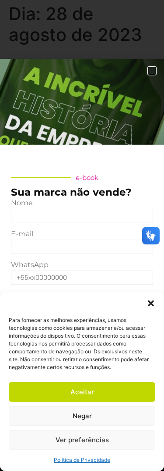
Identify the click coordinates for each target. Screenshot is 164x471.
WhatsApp (30, 265)
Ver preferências (82, 440)
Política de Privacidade (82, 460)
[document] (82, 235)
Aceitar (82, 392)
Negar (82, 416)
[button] (151, 303)
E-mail (22, 234)
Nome (22, 203)
